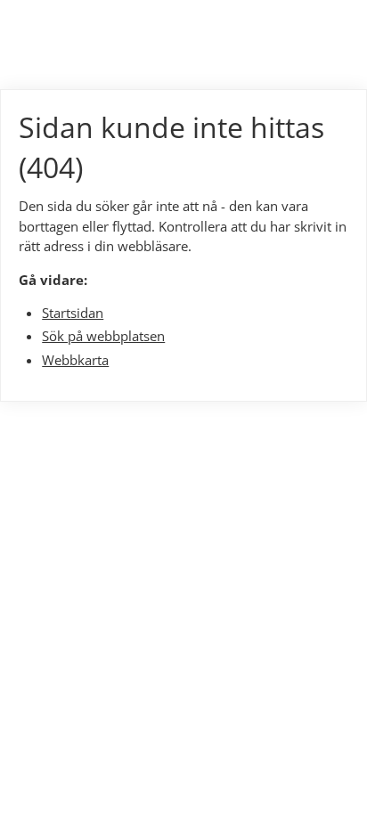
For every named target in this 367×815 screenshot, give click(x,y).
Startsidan (72, 313)
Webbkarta (75, 360)
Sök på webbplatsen (103, 336)
